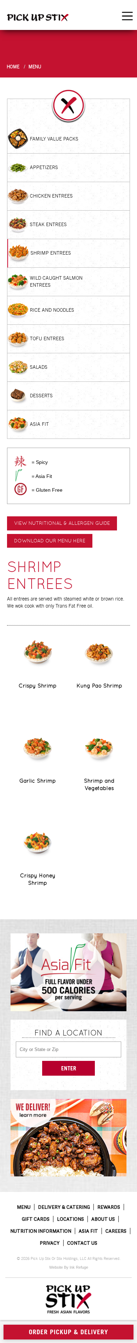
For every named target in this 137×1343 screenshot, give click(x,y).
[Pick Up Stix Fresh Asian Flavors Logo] (68, 1299)
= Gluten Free (47, 490)
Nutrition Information (40, 1231)
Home (13, 66)
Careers (115, 1231)
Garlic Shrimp (37, 781)
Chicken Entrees (51, 196)
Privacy (50, 1243)
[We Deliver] (68, 1137)
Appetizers (44, 167)
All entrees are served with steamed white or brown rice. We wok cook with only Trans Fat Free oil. (65, 602)
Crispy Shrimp (38, 686)
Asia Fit (39, 424)
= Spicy (40, 462)
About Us (103, 1219)
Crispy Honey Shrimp (38, 879)
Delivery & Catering (64, 1207)
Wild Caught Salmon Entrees (56, 281)
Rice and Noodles (52, 310)
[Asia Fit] (68, 972)
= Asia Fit (42, 476)
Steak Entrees (48, 224)
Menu (34, 66)
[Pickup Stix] (68, 106)
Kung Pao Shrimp (99, 686)
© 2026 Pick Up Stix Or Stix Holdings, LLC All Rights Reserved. (68, 1258)
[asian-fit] (18, 475)
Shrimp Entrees (51, 253)
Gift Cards (36, 1219)
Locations (70, 1219)
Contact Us (82, 1243)
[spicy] (20, 461)
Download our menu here (49, 540)
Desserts (41, 395)
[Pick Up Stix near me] (37, 17)
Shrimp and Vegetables (99, 784)
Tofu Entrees (47, 338)
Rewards (108, 1207)
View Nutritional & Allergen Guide (62, 523)
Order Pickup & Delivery (68, 1332)
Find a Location (68, 1032)
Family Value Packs (54, 139)
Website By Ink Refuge (68, 1267)
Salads (38, 367)
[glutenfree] (20, 489)
